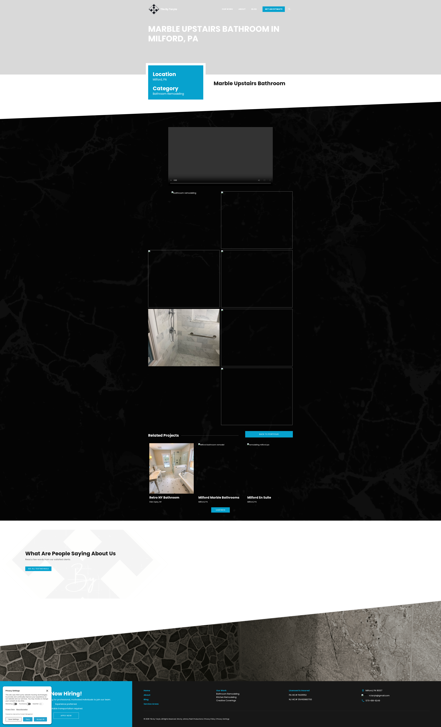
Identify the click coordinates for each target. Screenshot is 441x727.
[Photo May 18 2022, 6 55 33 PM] (184, 396)
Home (147, 690)
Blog (146, 699)
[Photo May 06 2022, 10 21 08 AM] (184, 220)
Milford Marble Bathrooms (218, 497)
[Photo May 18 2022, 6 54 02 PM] (257, 278)
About (147, 695)
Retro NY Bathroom (164, 497)
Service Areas (151, 703)
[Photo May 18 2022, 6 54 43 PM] (184, 337)
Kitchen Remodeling (226, 697)
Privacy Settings (223, 719)
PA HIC (292, 695)
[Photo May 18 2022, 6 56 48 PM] (257, 396)
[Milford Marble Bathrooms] (211, 444)
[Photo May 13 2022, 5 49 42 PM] (257, 220)
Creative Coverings (226, 700)
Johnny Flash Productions (193, 719)
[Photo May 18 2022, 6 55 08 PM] (257, 337)
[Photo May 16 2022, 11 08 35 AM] (184, 278)
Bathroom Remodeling (227, 693)
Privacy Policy (209, 719)
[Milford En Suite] (258, 444)
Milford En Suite (259, 497)
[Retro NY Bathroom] (171, 468)
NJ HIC (292, 699)
